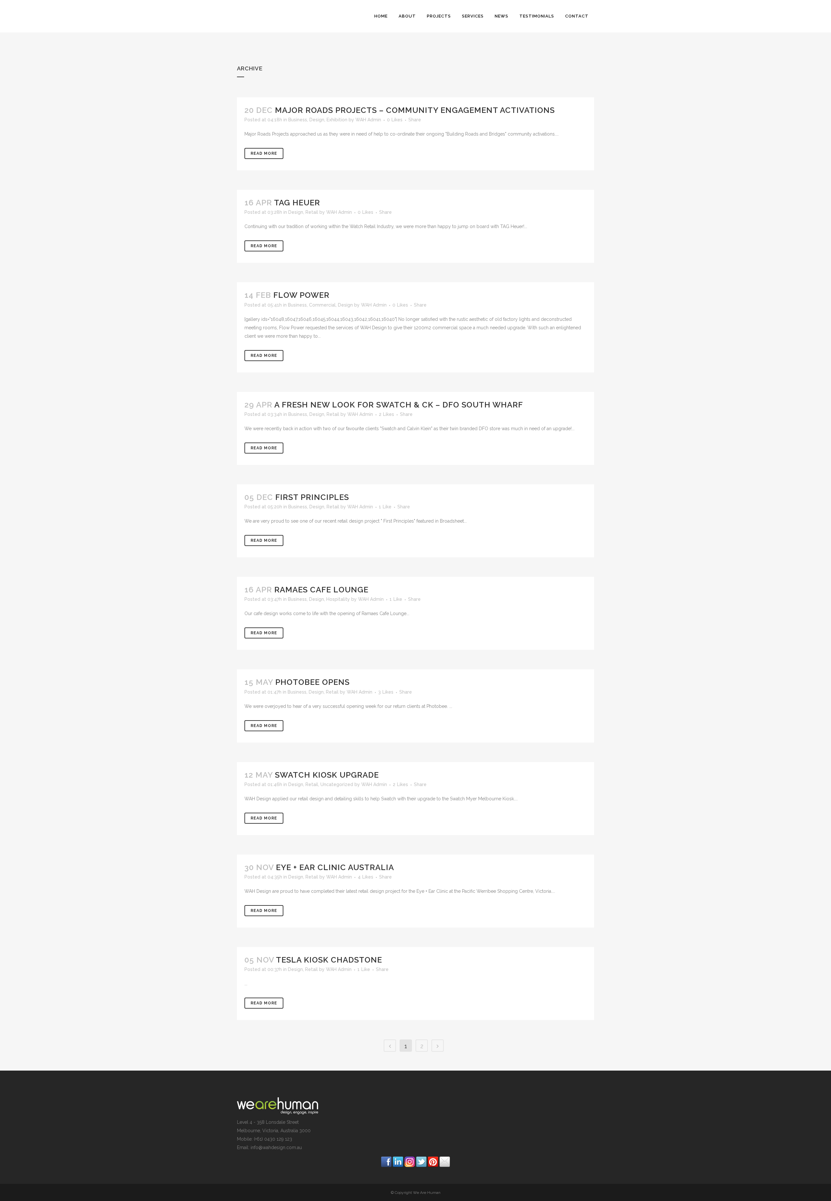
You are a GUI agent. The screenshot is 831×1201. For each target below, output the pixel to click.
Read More (264, 153)
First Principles (312, 497)
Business (297, 119)
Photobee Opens (312, 682)
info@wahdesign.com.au (276, 1147)
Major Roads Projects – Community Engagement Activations (415, 110)
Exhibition (337, 119)
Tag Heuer (297, 202)
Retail (311, 212)
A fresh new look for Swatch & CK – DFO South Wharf (398, 404)
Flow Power (301, 295)
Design (316, 119)
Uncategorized (336, 784)
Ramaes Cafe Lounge (321, 589)
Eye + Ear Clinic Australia (335, 867)
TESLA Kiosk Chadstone (329, 959)
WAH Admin (368, 119)
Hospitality (338, 599)
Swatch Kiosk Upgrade (327, 775)
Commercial (322, 305)
